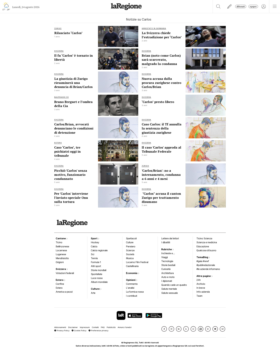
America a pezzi (64, 291)
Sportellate (96, 274)
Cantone (61, 238)
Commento (132, 283)
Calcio (94, 246)
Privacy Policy (62, 330)
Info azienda (203, 291)
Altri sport (96, 266)
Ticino (59, 242)
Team (199, 295)
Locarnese (61, 250)
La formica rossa (135, 291)
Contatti (95, 327)
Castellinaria (132, 266)
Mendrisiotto (62, 258)
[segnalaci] (229, 6)
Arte (93, 292)
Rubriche (166, 249)
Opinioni (131, 279)
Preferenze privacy (99, 330)
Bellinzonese (62, 246)
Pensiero (130, 246)
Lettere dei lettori (170, 238)
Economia (132, 273)
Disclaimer (73, 327)
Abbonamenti (60, 327)
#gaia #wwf (202, 261)
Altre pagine (203, 276)
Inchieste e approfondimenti (169, 253)
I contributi (131, 295)
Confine (60, 283)
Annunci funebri (125, 327)
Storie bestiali (168, 265)
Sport (94, 238)
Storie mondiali (98, 270)
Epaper (253, 6)
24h (198, 279)
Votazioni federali (65, 273)
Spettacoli (131, 238)
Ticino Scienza (204, 238)
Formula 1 (96, 262)
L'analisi (130, 287)
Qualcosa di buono (206, 250)
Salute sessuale (169, 292)
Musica (130, 258)
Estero (60, 279)
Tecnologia (167, 261)
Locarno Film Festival (137, 262)
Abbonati (241, 6)
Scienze (130, 250)
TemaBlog (202, 257)
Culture (95, 288)
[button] (164, 329)
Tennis (94, 258)
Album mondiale (99, 282)
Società (130, 254)
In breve (200, 287)
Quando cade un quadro (174, 284)
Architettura (167, 273)
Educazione (202, 246)
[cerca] (218, 6)
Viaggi (164, 257)
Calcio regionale (99, 250)
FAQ (103, 327)
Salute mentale (169, 288)
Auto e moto (168, 277)
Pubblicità (111, 327)
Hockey (95, 242)
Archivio (200, 283)
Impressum (85, 327)
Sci (92, 254)
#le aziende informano (208, 269)
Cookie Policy (80, 330)
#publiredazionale (205, 265)
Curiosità (165, 269)
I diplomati (166, 280)
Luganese (61, 254)
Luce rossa (97, 278)
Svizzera (61, 269)
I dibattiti (165, 242)
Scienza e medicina (206, 242)
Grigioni (60, 262)
